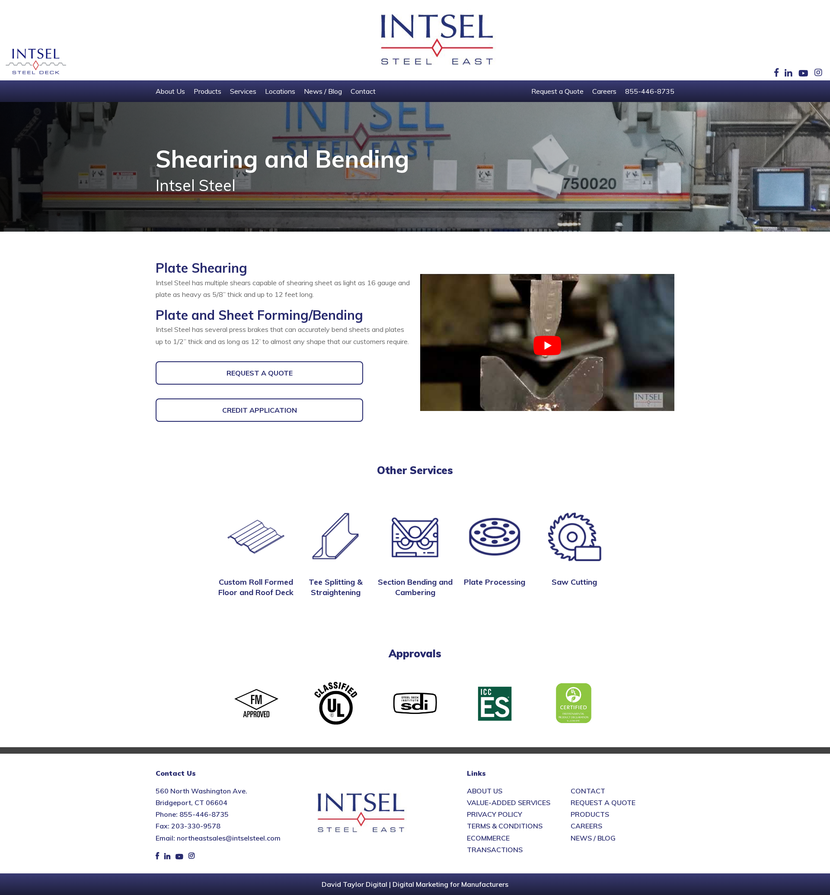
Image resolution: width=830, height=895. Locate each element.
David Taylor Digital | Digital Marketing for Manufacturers (415, 884)
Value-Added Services (508, 802)
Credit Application (259, 410)
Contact (363, 91)
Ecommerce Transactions (495, 844)
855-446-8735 (649, 91)
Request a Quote (557, 91)
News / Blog (323, 91)
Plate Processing (494, 582)
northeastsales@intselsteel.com (229, 838)
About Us (170, 91)
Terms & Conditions (505, 826)
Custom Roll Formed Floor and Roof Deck (256, 587)
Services (243, 91)
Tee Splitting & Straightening (336, 587)
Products (207, 91)
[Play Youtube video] (547, 345)
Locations (280, 91)
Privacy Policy (494, 814)
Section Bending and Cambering (415, 587)
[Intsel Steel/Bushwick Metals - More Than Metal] (437, 40)
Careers (604, 91)
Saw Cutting (574, 582)
